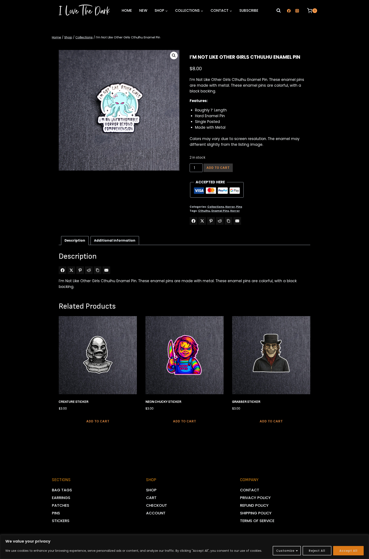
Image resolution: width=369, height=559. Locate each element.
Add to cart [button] (98, 421)
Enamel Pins (220, 211)
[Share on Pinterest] (211, 221)
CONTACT (249, 490)
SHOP (151, 490)
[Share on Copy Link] (228, 221)
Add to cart (218, 167)
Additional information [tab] (114, 240)
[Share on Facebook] (193, 221)
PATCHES (60, 505)
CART (151, 497)
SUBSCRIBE (248, 10)
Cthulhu (204, 211)
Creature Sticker (73, 402)
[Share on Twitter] (202, 221)
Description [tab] (74, 240)
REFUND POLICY (254, 505)
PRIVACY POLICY (255, 497)
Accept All (348, 551)
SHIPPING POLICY (256, 513)
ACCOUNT (155, 513)
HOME (127, 10)
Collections (215, 207)
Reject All (317, 551)
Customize (285, 551)
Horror (230, 207)
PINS (56, 513)
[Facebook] (288, 10)
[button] (174, 55)
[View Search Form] (278, 10)
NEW (143, 10)
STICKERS (60, 520)
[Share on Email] (237, 221)
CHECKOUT (156, 505)
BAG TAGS (62, 490)
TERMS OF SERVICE (257, 520)
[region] (184, 547)
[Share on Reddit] (220, 221)
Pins (239, 207)
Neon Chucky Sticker (163, 402)
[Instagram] (297, 10)
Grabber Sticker (246, 402)
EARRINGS (61, 497)
